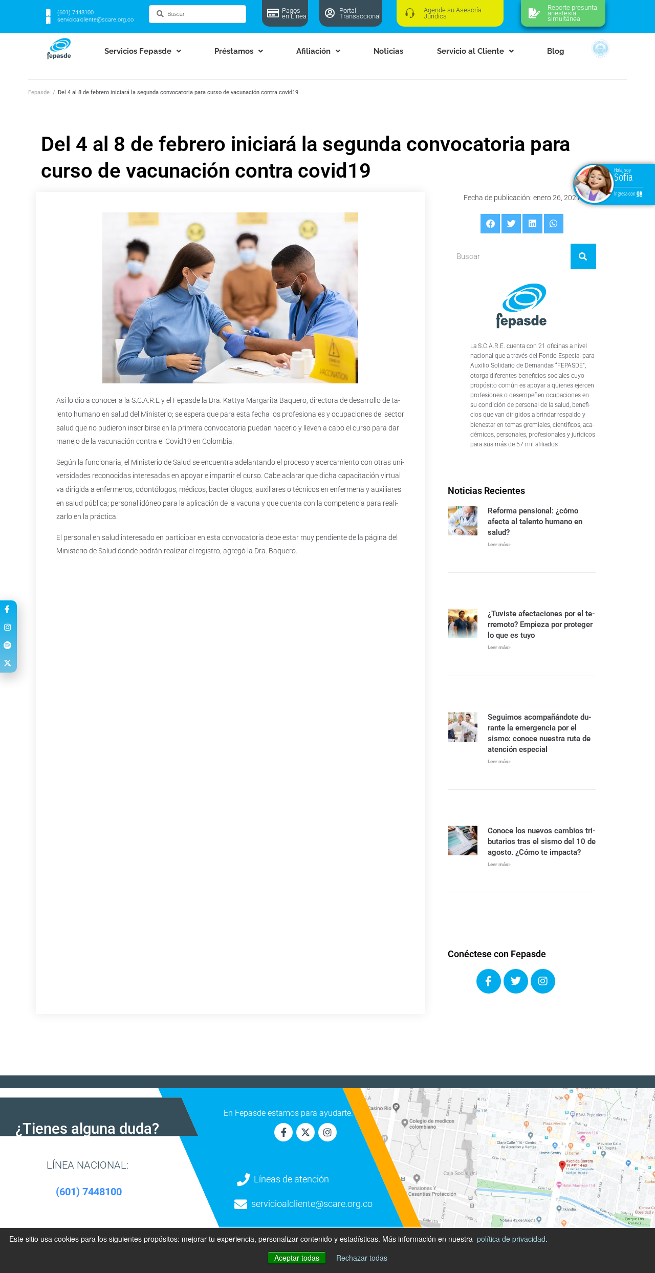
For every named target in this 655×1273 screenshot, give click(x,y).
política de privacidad (511, 1239)
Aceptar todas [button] (296, 1258)
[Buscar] (583, 256)
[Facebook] (488, 981)
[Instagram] (543, 981)
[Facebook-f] (283, 1132)
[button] (490, 223)
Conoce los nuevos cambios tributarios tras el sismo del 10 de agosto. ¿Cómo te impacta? (542, 841)
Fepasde (39, 92)
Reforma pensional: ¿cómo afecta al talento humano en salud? (535, 521)
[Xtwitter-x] (305, 1132)
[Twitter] (516, 981)
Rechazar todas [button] (361, 1258)
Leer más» (499, 544)
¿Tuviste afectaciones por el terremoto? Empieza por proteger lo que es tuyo (541, 624)
